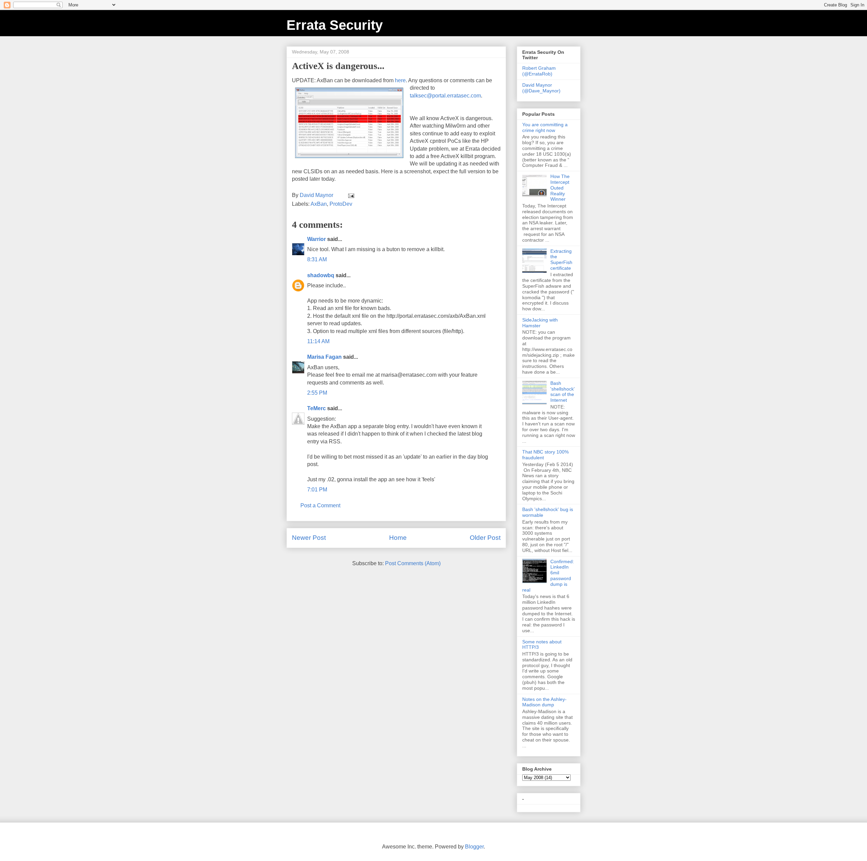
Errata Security (335, 25)
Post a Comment (320, 505)
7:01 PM (317, 489)
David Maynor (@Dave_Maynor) (541, 87)
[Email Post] (350, 195)
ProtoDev (341, 204)
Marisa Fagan (324, 357)
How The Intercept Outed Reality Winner (560, 188)
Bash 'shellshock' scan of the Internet (562, 391)
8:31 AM (317, 259)
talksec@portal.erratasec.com (445, 95)
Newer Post (309, 537)
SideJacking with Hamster (540, 322)
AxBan (319, 204)
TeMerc (316, 408)
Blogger (474, 846)
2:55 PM (317, 393)
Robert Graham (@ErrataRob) (539, 70)
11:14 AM (318, 341)
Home (398, 537)
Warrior (316, 239)
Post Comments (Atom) (413, 563)
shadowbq (320, 275)
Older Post (485, 537)
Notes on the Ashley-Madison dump (544, 702)
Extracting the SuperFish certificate (561, 259)
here (400, 80)
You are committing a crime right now (545, 127)
